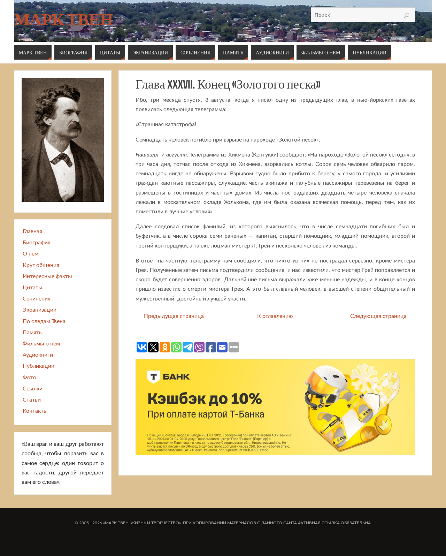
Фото (29, 377)
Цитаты (33, 287)
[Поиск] (406, 15)
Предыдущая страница (174, 316)
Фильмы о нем (41, 343)
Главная (32, 231)
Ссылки (33, 388)
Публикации (38, 366)
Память (32, 332)
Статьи (32, 400)
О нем (30, 254)
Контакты (35, 411)
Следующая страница (378, 316)
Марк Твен (63, 19)
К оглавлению (275, 316)
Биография (37, 242)
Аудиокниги (38, 355)
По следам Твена (44, 321)
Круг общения (41, 265)
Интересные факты (47, 276)
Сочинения (37, 299)
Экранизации (39, 310)
